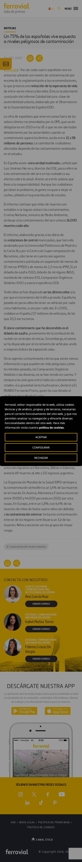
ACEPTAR (41, 437)
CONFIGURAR (41, 447)
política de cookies (51, 427)
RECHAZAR (41, 458)
